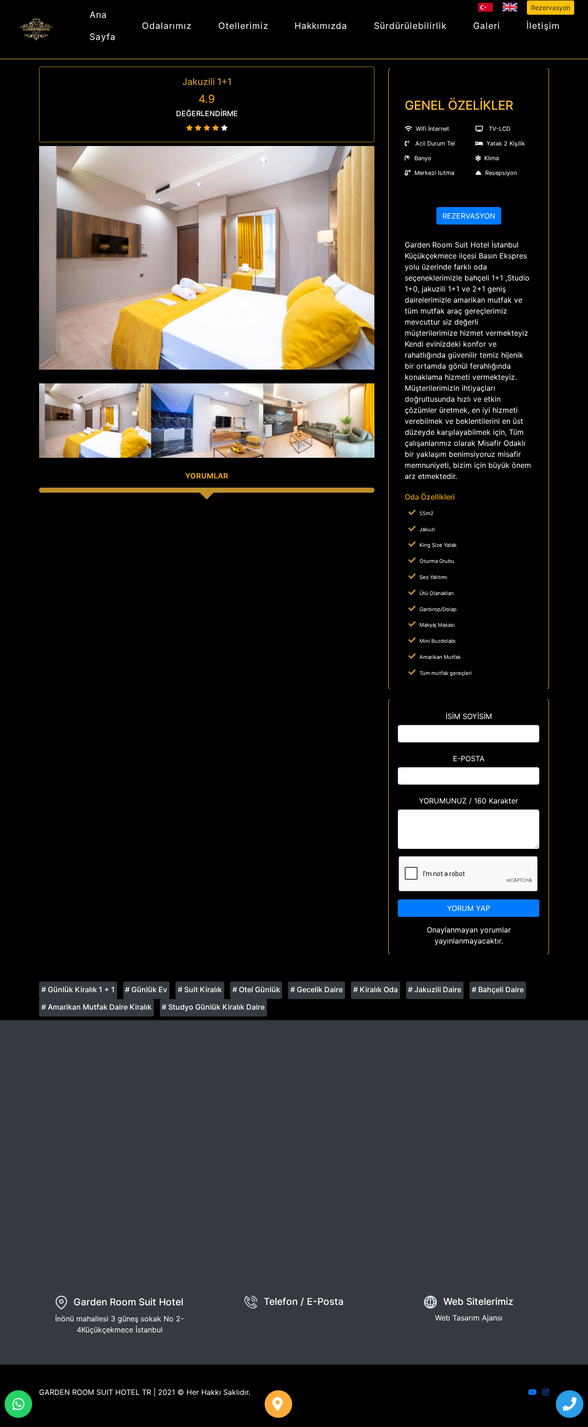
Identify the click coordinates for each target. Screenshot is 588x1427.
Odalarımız (167, 25)
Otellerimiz (243, 25)
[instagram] (546, 1392)
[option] (206, 257)
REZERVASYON (468, 215)
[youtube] (532, 1392)
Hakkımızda (320, 25)
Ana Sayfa (103, 25)
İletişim (543, 25)
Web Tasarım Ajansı (469, 1317)
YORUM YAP (468, 908)
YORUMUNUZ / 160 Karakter (468, 800)
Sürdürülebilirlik (410, 25)
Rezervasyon (550, 7)
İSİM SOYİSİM (469, 716)
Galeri (486, 25)
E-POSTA (469, 758)
